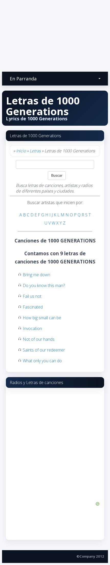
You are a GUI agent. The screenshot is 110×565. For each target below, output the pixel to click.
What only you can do (42, 361)
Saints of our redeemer (44, 350)
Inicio (21, 151)
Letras (35, 151)
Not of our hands (38, 339)
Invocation (32, 328)
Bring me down (36, 275)
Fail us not (32, 296)
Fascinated (33, 307)
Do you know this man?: (44, 285)
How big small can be (42, 318)
